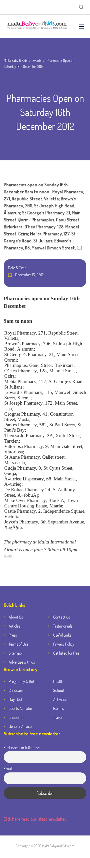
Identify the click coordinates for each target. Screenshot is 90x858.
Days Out (15, 699)
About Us (16, 617)
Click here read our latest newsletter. (35, 819)
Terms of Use (18, 644)
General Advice (20, 726)
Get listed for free (66, 653)
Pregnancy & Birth (22, 681)
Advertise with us (22, 662)
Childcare (16, 690)
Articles (14, 626)
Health (58, 681)
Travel (57, 717)
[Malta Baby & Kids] (37, 26)
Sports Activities (21, 708)
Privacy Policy (63, 644)
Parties (58, 708)
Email (8, 768)
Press (13, 635)
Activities (60, 699)
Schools (59, 690)
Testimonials (62, 626)
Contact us (61, 617)
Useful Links (62, 635)
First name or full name (22, 747)
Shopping (16, 717)
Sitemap (15, 653)
